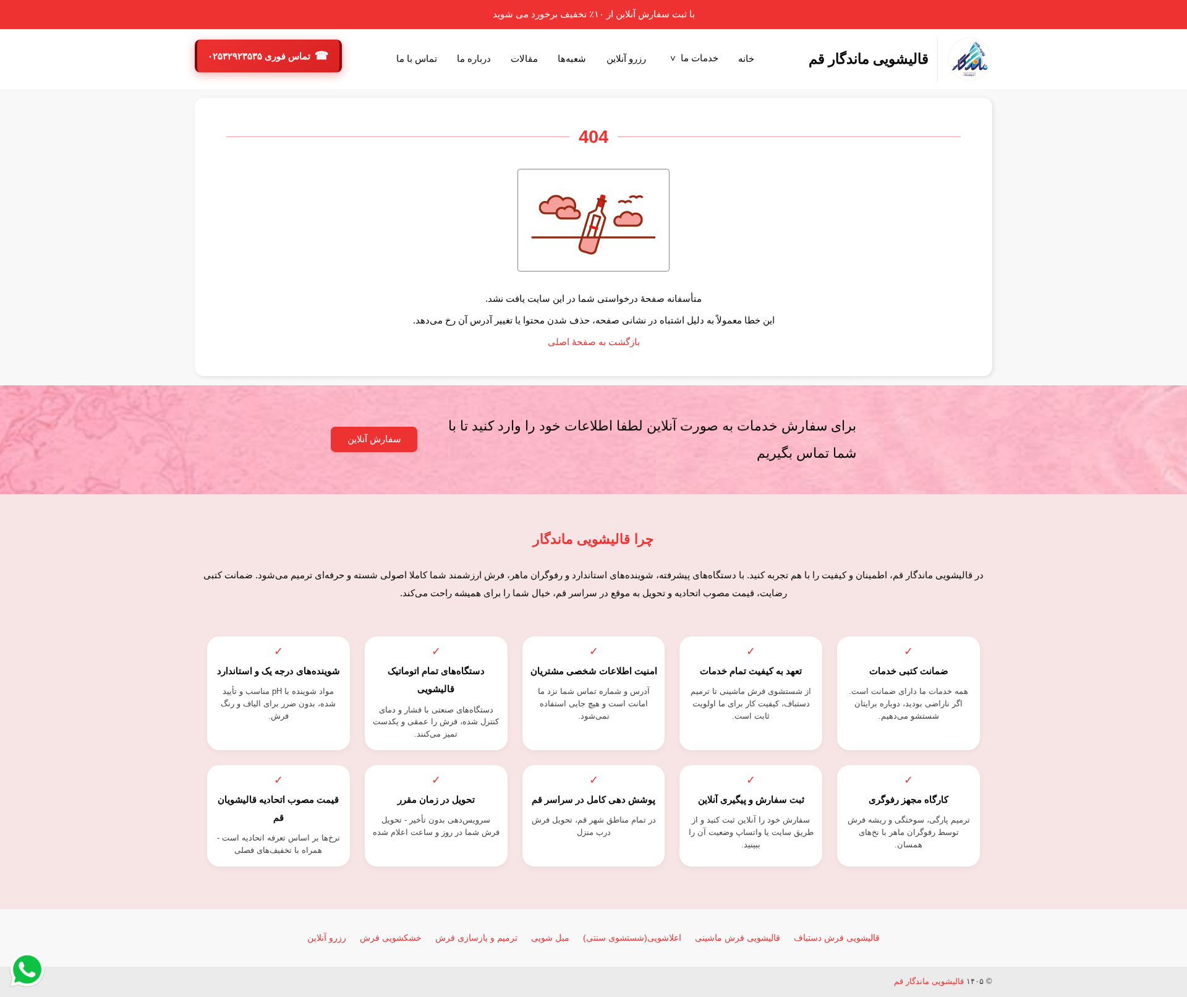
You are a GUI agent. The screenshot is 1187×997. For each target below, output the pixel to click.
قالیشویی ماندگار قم (929, 981)
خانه (746, 59)
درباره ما (474, 59)
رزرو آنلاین (626, 59)
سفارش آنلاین (374, 439)
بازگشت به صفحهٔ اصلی (594, 342)
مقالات (524, 59)
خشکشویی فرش (391, 938)
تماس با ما (416, 59)
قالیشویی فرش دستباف (837, 938)
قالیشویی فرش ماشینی (737, 938)
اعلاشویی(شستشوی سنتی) (632, 938)
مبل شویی (550, 938)
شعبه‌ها (572, 59)
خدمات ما (699, 58)
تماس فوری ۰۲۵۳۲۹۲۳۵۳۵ (260, 56)
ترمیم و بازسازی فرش (476, 938)
